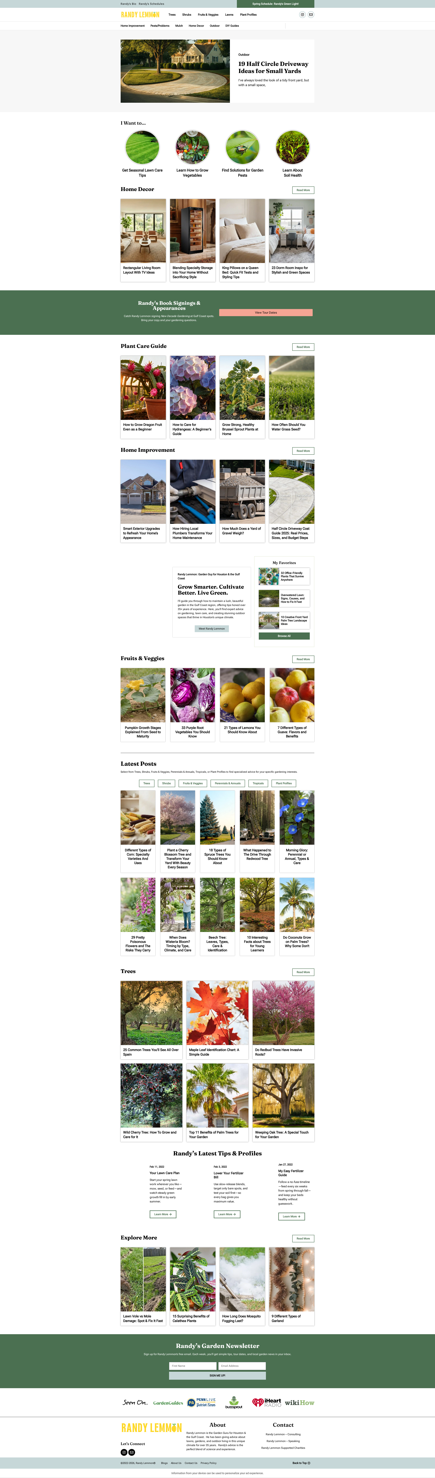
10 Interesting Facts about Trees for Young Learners (257, 943)
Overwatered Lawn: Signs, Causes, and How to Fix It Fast (292, 598)
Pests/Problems (160, 25)
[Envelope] (311, 14)
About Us (176, 1463)
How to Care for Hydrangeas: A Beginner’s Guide (192, 429)
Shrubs (186, 14)
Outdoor (215, 25)
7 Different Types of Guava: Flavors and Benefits (292, 732)
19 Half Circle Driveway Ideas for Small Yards (273, 67)
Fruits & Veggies (208, 14)
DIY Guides (232, 25)
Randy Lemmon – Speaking (283, 1441)
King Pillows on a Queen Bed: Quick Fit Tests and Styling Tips (240, 272)
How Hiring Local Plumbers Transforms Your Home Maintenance (192, 533)
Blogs (164, 1463)
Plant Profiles (248, 14)
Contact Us (191, 1463)
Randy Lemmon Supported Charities (283, 1447)
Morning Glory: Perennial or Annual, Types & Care (297, 856)
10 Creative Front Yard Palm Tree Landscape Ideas (294, 620)
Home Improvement (133, 25)
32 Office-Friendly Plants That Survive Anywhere (292, 576)
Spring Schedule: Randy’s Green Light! (276, 3)
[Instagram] (302, 14)
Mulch (179, 25)
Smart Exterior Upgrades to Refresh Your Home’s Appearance (141, 533)
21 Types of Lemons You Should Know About (242, 730)
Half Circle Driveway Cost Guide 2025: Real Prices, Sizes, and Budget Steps (290, 533)
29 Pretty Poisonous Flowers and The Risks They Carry (138, 943)
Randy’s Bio (128, 3)
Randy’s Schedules (151, 3)
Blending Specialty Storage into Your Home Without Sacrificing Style (193, 272)
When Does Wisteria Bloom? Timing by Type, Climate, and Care (177, 943)
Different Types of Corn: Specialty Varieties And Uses (138, 856)
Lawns (229, 14)
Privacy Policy (208, 1463)
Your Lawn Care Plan (165, 1173)
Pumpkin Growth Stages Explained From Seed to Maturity (143, 732)
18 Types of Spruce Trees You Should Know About (217, 856)
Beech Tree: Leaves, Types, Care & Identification (217, 943)
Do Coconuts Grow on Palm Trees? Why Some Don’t (297, 941)
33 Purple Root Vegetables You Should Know (192, 732)
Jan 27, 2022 (285, 1164)
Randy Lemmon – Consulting (283, 1434)
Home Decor (196, 25)
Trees (172, 14)
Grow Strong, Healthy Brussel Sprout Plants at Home (240, 429)
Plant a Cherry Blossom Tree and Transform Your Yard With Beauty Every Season (177, 858)
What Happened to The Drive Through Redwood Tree (257, 854)
